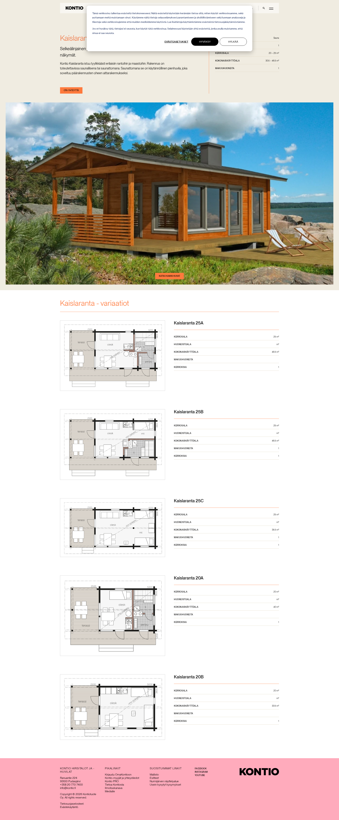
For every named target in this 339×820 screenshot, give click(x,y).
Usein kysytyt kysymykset (165, 784)
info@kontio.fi (68, 788)
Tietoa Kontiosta (114, 784)
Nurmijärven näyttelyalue (164, 781)
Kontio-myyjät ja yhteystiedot (122, 778)
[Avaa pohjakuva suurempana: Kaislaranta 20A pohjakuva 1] (112, 616)
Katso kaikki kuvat (169, 276)
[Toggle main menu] (271, 8)
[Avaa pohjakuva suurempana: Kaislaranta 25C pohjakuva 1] (112, 528)
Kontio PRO (112, 781)
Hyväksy (205, 41)
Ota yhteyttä (71, 90)
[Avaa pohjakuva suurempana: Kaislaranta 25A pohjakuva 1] (112, 356)
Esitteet (154, 778)
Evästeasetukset (176, 41)
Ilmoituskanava (113, 788)
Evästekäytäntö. (69, 807)
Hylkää (233, 41)
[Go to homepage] (74, 8)
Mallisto (154, 774)
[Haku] (264, 8)
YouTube (200, 775)
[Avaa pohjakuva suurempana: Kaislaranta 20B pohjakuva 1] (112, 707)
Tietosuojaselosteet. (72, 803)
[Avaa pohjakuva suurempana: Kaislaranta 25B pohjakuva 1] (112, 445)
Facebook (201, 768)
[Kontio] (259, 772)
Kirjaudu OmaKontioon (118, 774)
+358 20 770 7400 (71, 784)
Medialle (110, 791)
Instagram (201, 772)
